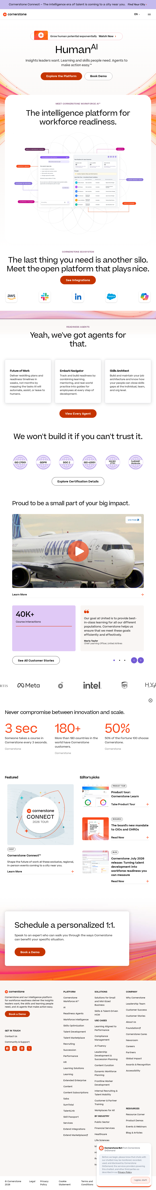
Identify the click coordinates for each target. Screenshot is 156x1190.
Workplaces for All (105, 1110)
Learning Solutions (73, 1068)
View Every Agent (78, 414)
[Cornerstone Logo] (15, 14)
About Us (131, 1022)
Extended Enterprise (74, 1080)
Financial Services (105, 1128)
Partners (131, 1052)
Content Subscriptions (75, 1092)
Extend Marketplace (74, 1135)
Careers (130, 1046)
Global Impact (134, 1058)
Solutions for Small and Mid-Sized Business (105, 1001)
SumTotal (68, 1104)
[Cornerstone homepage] (34, 991)
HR (65, 1062)
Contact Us (11, 1036)
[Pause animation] (150, 700)
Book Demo (98, 76)
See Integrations (78, 280)
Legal (32, 1181)
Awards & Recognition (138, 1064)
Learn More (19, 594)
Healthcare (101, 1134)
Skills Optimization (73, 1025)
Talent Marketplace (74, 1037)
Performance (70, 1056)
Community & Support (17, 1042)
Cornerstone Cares (136, 1034)
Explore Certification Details (78, 482)
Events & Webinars (136, 1126)
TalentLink (69, 1110)
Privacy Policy (44, 1183)
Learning (68, 1074)
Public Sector (102, 1122)
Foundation (132, 1028)
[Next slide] (141, 660)
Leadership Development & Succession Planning (106, 1055)
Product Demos (134, 1120)
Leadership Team (135, 1003)
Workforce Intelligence (76, 1019)
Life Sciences (102, 1140)
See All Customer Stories (36, 661)
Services (68, 1123)
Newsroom (132, 1040)
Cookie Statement (65, 1183)
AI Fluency (100, 1046)
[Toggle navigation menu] (148, 14)
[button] (114, 660)
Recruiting (69, 1044)
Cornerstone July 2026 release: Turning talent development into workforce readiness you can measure (115, 851)
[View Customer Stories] (78, 685)
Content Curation (104, 1065)
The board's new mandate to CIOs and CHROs (108, 817)
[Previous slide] (134, 660)
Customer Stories (135, 1016)
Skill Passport (71, 1117)
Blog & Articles (134, 1132)
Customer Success (136, 1010)
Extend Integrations (74, 1129)
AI (64, 1007)
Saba (66, 1098)
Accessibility (133, 1070)
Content (67, 1086)
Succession (69, 1050)
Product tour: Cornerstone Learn (100, 783)
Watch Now (106, 36)
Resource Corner (135, 1114)
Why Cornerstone (135, 997)
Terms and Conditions (87, 1183)
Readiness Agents (73, 1013)
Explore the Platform (61, 76)
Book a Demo (30, 952)
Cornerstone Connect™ (19, 783)
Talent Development (74, 1031)
